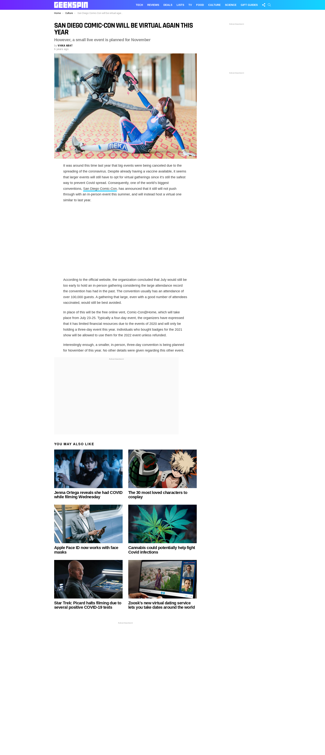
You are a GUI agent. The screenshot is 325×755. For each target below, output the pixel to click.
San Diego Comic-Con (100, 189)
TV (190, 4)
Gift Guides (249, 4)
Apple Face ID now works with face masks (86, 549)
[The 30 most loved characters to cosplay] (162, 469)
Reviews (153, 4)
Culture (214, 4)
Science (230, 4)
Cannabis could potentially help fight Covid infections (161, 549)
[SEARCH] (269, 5)
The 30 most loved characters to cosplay (157, 494)
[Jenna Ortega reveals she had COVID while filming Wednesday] (88, 469)
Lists (180, 4)
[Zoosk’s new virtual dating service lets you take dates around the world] (162, 579)
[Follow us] (263, 5)
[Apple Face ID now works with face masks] (88, 524)
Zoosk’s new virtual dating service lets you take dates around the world (161, 605)
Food (200, 4)
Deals (167, 4)
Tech (139, 4)
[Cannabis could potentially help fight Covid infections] (162, 524)
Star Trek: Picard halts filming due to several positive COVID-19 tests (87, 605)
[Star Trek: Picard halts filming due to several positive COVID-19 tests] (88, 579)
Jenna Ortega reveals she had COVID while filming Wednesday (88, 494)
